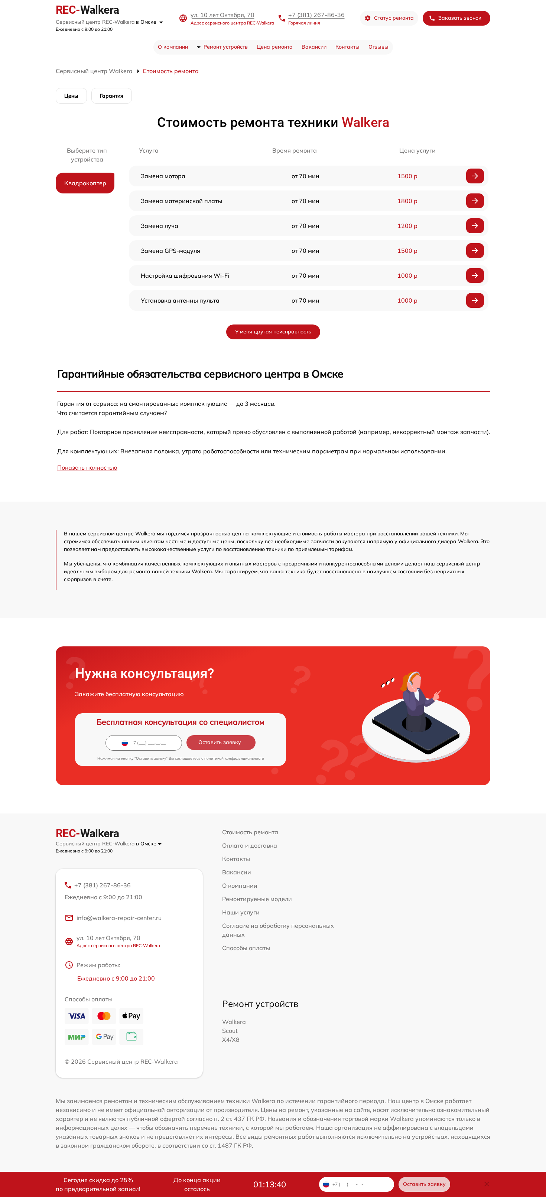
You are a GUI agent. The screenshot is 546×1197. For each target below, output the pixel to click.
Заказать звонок (459, 17)
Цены (71, 95)
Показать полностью (87, 467)
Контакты (347, 46)
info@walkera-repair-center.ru (119, 918)
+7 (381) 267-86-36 (316, 15)
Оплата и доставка (249, 845)
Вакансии (314, 46)
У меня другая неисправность (273, 331)
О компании (173, 46)
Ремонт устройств (226, 46)
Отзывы (378, 46)
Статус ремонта (394, 17)
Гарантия (111, 95)
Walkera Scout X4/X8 (234, 1030)
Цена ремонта (275, 46)
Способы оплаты (246, 948)
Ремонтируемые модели (257, 899)
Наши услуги (241, 912)
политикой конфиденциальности (234, 758)
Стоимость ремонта (250, 832)
